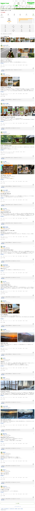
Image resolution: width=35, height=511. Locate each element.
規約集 (19, 508)
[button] (3, 40)
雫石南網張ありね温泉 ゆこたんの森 (6, 10)
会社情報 (2, 508)
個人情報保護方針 (6, 508)
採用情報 (16, 508)
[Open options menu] (33, 45)
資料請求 (21, 508)
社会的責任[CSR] (12, 508)
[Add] (33, 11)
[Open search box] (2, 34)
